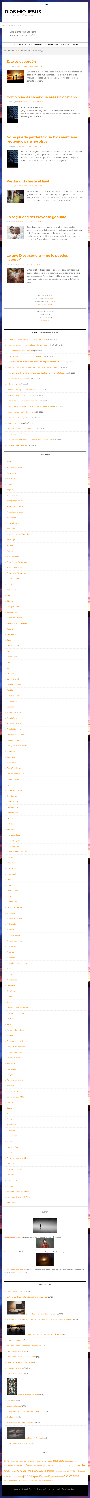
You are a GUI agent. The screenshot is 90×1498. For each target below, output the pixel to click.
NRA (15, 1476)
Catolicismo (11, 590)
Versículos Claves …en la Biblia (18, 1197)
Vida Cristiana (12, 1203)
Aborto (9, 462)
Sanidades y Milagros (15, 1091)
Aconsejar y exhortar (15, 467)
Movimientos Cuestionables (17, 963)
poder (45, 1476)
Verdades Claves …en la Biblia (18, 1191)
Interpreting (11, 868)
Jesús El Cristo (12, 891)
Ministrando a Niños (14, 941)
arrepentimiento (35, 1461)
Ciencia (10, 601)
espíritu (44, 1465)
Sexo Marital (11, 1125)
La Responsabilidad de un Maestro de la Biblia (24, 1411)
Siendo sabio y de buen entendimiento (22, 401)
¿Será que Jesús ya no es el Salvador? (22, 390)
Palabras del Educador (15, 1013)
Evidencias (11, 751)
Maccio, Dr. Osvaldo (14, 919)
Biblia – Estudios (13, 556)
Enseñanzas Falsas (14, 712)
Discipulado (11, 673)
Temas (9, 1152)
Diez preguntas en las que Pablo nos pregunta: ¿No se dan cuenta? (33, 367)
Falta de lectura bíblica (15, 774)
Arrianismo (11, 529)
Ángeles (10, 484)
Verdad (48, 1481)
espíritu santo (55, 1465)
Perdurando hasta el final (28, 181)
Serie (9, 1114)
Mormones (11, 958)
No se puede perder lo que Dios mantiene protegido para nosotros (42, 139)
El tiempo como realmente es (13, 1269)
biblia (55, 1461)
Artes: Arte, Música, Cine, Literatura (20, 534)
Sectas (9, 1108)
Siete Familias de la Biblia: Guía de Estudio (40, 1314)
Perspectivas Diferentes (16, 1047)
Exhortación (11, 763)
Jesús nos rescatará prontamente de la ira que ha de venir (29, 345)
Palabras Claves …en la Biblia (17, 1008)
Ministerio (58, 1471)
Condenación (12, 612)
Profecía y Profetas (14, 1058)
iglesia (21, 1470)
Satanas (21, 1481)
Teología (10, 1164)
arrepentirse (47, 1461)
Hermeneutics (12, 813)
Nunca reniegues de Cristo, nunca (20, 412)
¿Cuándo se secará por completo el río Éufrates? (43, 1334)
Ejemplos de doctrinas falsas (28, 1395)
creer (23, 1466)
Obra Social (11, 991)
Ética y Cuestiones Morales (17, 746)
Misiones (10, 952)
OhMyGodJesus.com (45, 304)
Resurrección (59, 1476)
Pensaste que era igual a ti (17, 445)
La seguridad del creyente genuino (36, 217)
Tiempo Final (12, 1180)
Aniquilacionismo (13, 495)
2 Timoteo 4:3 (13, 384)
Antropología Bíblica (15, 501)
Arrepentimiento (13, 523)
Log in (73, 1489)
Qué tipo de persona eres (13, 1237)
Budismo (10, 584)
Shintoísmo (11, 1417)
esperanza (36, 1465)
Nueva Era (11, 985)
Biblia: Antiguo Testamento (17, 562)
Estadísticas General (14, 723)
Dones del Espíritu (14, 696)
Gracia (7, 1471)
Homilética (11, 829)
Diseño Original (13, 679)
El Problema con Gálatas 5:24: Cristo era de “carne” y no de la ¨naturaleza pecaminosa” (40, 1319)
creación (19, 1466)
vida (53, 1481)
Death (9, 651)
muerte (74, 1470)
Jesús (9, 885)
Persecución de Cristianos (17, 1041)
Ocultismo (11, 997)
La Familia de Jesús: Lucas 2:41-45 (20, 1362)
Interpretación (12, 863)
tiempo (35, 1481)
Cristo (9, 640)
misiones (65, 1471)
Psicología (11, 1063)
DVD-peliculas (12, 701)
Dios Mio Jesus (23, 11)
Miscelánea (11, 946)
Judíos (9, 896)
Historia (10, 818)
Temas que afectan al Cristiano (18, 1158)
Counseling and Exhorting (17, 623)
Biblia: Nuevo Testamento (16, 573)
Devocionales (12, 657)
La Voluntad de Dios (14, 907)
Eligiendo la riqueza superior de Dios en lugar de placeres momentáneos (35, 362)
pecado (28, 1476)
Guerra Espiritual (13, 802)
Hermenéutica (12, 807)
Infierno (10, 857)
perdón (38, 1476)
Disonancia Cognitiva (11, 1252)
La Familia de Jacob (14, 1374)
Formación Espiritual (15, 790)
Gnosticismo (12, 796)
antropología (22, 1461)
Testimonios (11, 1175)
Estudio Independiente (15, 735)
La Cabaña (11, 1400)
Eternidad (66, 1466)
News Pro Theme (35, 1489)
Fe (8, 785)
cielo (61, 1460)
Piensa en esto (13, 434)
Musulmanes (12, 980)
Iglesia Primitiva (13, 846)
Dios (9, 668)
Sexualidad (11, 1130)
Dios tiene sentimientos (16, 1351)
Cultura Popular (13, 646)
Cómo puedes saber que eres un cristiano (42, 97)
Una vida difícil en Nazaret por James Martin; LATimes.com (30, 440)
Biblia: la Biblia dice (14, 568)
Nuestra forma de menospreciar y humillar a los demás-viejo (31, 406)
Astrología (11, 540)
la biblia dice (12, 902)
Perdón (10, 1035)
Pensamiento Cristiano (15, 1030)
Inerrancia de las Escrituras (17, 852)
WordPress (66, 1489)
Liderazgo (11, 913)
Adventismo (11, 473)
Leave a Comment (36, 66)
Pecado (10, 1024)
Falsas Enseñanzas (14, 768)
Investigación (12, 874)
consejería (9, 1465)
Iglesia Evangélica (14, 841)
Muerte (9, 969)
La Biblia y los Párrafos (33, 1438)
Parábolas (11, 1019)
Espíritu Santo (12, 718)
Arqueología (12, 517)
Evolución (11, 757)
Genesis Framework (52, 1489)
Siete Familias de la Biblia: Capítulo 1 (20, 1423)
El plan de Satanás (14, 1406)
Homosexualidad (13, 835)
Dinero (9, 662)
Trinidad (10, 1186)
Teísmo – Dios (12, 1147)
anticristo (14, 1461)
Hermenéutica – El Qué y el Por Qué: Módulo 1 (25, 356)
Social (9, 1141)
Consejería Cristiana (14, 618)
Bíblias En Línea (13, 579)
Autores (10, 551)
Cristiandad (11, 634)
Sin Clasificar (12, 1136)
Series (9, 1119)
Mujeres (10, 974)
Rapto (51, 1476)
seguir (28, 1480)
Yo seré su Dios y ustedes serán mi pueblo (23, 1346)
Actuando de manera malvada (19, 379)
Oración (10, 1002)
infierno (31, 1471)
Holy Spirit (11, 824)
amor (7, 1460)
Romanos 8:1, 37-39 (15, 423)
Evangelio (72, 1465)
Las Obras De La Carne (15, 1291)
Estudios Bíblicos (13, 740)
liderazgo (49, 1470)
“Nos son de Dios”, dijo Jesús (19, 417)
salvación (8, 1481)
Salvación (10, 1086)
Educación (11, 707)
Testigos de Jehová (14, 1169)
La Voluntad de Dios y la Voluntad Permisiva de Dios (27, 1297)
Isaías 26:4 (45, 320)
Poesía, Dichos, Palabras (16, 1052)
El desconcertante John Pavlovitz (20, 351)
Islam (9, 879)
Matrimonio (11, 924)
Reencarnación (12, 1069)
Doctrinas (10, 690)
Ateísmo (10, 545)
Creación (10, 629)
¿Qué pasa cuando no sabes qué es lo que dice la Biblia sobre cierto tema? (36, 373)
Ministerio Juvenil (13, 935)
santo (14, 1481)
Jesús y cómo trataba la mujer (18, 1444)
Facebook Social (48, 298)
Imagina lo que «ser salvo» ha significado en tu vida (27, 339)
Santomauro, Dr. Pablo (15, 1097)
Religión (10, 1075)
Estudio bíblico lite (14, 729)
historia (13, 1471)
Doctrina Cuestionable (15, 685)
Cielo (9, 595)
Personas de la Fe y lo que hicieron (21, 429)
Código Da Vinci (13, 607)
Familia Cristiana (13, 779)
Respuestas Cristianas (15, 1080)
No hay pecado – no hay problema (21, 395)
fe (83, 1465)
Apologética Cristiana (15, 506)
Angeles (10, 490)
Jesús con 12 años (14, 1340)
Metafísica (11, 930)
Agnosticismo (12, 478)
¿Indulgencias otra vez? (16, 1368)
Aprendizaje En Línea (15, 512)
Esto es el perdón (21, 62)
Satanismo (11, 1102)
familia (79, 1466)
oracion (20, 1476)
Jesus (39, 1470)
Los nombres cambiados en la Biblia (21, 1357)
